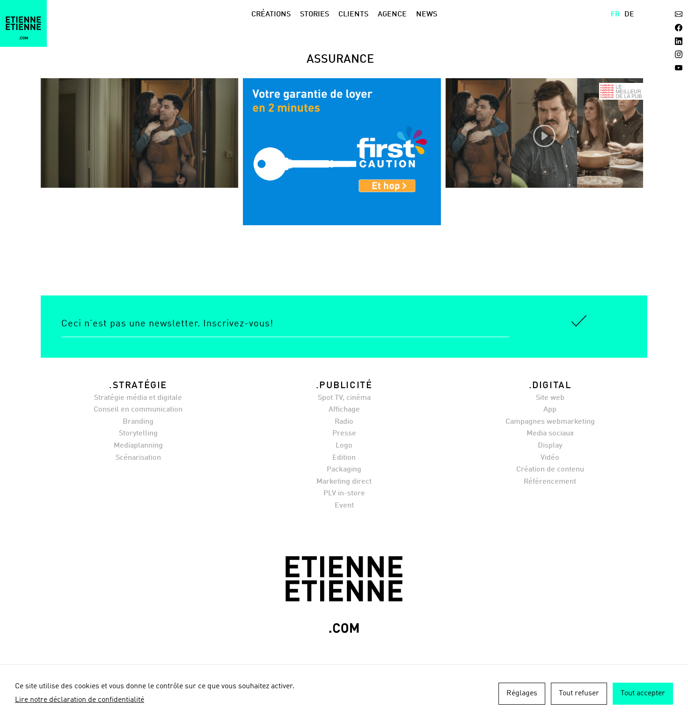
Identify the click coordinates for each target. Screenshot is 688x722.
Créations (271, 14)
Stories (314, 14)
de (629, 14)
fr (615, 14)
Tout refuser (579, 693)
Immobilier (164, 163)
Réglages (521, 693)
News (426, 14)
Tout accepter (643, 693)
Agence (392, 14)
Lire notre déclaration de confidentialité (79, 700)
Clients (353, 14)
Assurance (119, 163)
